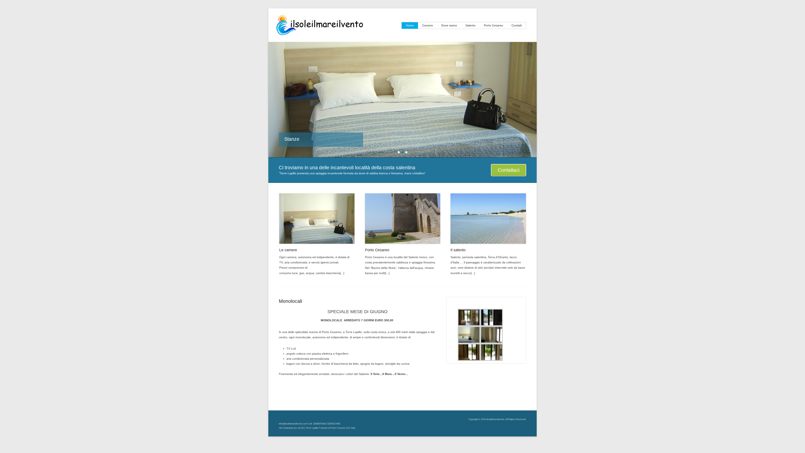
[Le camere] (317, 218)
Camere (427, 25)
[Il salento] (488, 218)
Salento (470, 25)
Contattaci (508, 170)
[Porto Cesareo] (402, 218)
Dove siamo (449, 25)
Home (410, 25)
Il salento (458, 250)
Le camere (288, 250)
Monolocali (290, 301)
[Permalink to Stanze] (402, 99)
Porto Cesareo (493, 25)
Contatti (517, 25)
